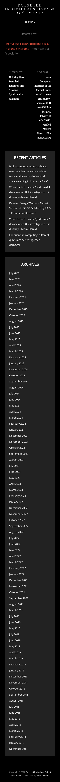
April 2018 (15, 724)
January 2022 (16, 574)
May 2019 (14, 646)
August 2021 (16, 604)
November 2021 (18, 586)
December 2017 (18, 749)
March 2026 (16, 291)
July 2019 (14, 634)
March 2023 (16, 490)
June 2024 (14, 399)
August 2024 (16, 387)
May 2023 (14, 478)
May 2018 (14, 718)
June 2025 (14, 333)
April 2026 (15, 285)
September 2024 (18, 381)
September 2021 (18, 598)
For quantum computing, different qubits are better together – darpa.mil (29, 240)
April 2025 (15, 345)
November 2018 (18, 682)
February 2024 (17, 423)
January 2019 (16, 670)
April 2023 (15, 484)
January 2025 (16, 363)
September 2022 (18, 526)
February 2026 (17, 297)
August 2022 (16, 532)
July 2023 (14, 466)
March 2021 (16, 610)
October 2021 (17, 592)
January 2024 (16, 429)
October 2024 (17, 375)
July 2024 (14, 393)
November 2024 (18, 369)
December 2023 (18, 435)
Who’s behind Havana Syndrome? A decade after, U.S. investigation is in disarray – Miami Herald (29, 192)
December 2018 (18, 676)
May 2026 (14, 279)
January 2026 (16, 303)
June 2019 (14, 640)
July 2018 (14, 706)
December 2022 (18, 508)
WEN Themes (42, 775)
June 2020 (14, 622)
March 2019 (16, 658)
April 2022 (15, 556)
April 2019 (15, 652)
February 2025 (17, 357)
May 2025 (14, 339)
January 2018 (16, 742)
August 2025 (16, 321)
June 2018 (14, 712)
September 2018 (18, 694)
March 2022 (16, 562)
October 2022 (17, 520)
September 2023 (18, 453)
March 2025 (16, 351)
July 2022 (14, 538)
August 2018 (16, 700)
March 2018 (16, 730)
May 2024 (14, 405)
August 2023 (16, 459)
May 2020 (14, 628)
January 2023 (16, 502)
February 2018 (17, 736)
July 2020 (14, 616)
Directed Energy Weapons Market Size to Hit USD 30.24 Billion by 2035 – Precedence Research (30, 208)
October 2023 (17, 447)
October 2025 (17, 315)
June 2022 (14, 544)
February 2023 (17, 496)
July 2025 (14, 327)
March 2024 (16, 417)
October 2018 (17, 688)
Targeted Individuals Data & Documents (30, 9)
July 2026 (14, 273)
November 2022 (18, 514)
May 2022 (14, 550)
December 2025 (18, 309)
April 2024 (15, 411)
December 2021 (18, 580)
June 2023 (14, 472)
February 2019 (17, 664)
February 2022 (17, 568)
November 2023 (18, 441)
